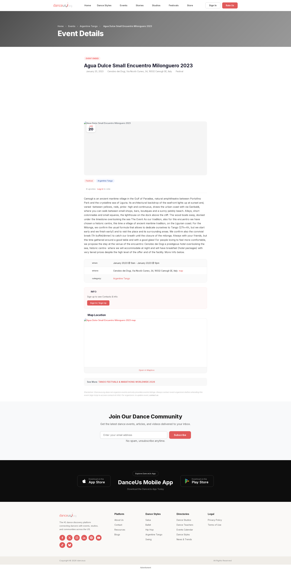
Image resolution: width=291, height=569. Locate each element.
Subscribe (180, 434)
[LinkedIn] (84, 538)
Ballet (148, 525)
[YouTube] (99, 538)
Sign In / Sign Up (98, 303)
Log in (100, 189)
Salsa (148, 520)
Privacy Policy (215, 520)
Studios (156, 5)
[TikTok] (62, 545)
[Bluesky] (69, 545)
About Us (119, 520)
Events (124, 5)
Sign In (213, 5)
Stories (140, 5)
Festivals (174, 5)
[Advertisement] (145, 97)
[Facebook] (62, 538)
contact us (153, 395)
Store (190, 5)
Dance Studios (184, 520)
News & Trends (184, 539)
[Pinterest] (91, 538)
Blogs (117, 534)
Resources (119, 529)
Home (87, 5)
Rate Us (230, 5)
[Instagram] (77, 538)
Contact (118, 525)
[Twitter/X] (69, 538)
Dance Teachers (185, 525)
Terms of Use (214, 525)
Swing (149, 539)
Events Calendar (185, 529)
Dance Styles (104, 5)
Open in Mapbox (146, 370)
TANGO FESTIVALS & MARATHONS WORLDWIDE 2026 (126, 382)
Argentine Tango (89, 26)
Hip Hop (150, 529)
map (181, 270)
